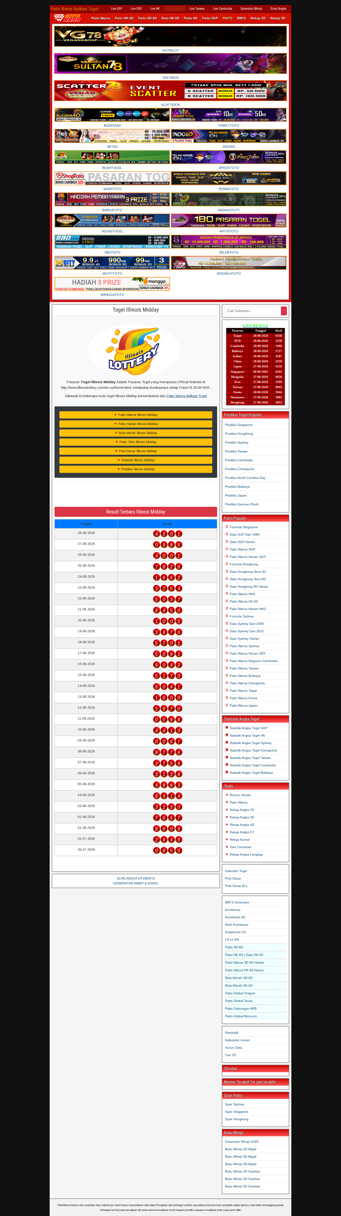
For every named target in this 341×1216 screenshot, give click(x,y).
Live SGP (136, 8)
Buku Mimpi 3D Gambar (242, 1179)
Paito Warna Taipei (243, 690)
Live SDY (116, 8)
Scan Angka (278, 8)
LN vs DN (232, 939)
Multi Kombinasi (236, 924)
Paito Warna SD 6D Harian (244, 962)
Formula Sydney (241, 616)
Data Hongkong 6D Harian (248, 586)
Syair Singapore (236, 1112)
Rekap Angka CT (241, 832)
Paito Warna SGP (242, 549)
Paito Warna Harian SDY (247, 653)
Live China (174, 8)
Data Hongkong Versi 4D (247, 571)
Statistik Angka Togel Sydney (250, 743)
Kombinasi (232, 910)
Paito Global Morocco (241, 1016)
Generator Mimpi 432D (242, 1142)
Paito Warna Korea (243, 698)
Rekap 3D (277, 18)
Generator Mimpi (251, 8)
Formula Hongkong (243, 564)
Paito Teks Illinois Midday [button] (138, 442)
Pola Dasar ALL (236, 886)
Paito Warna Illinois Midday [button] (137, 415)
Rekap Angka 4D (241, 825)
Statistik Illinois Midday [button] (138, 460)
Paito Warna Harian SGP (247, 557)
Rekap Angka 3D (241, 817)
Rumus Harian (240, 795)
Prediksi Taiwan (236, 451)
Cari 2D (230, 1055)
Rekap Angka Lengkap (246, 854)
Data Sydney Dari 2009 (246, 624)
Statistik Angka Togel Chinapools (253, 750)
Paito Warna (100, 18)
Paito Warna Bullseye (245, 676)
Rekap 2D (258, 18)
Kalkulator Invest (237, 1040)
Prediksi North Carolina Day (245, 478)
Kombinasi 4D (235, 917)
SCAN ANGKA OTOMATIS (136, 878)
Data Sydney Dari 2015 (246, 631)
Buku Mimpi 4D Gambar (242, 1186)
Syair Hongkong (236, 1119)
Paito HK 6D (124, 18)
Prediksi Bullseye (237, 486)
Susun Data (233, 1047)
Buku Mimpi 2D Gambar (242, 1171)
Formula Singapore (243, 527)
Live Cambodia (222, 8)
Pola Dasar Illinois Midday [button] (137, 451)
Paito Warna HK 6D (243, 601)
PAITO (227, 18)
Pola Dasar (233, 878)
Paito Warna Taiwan (244, 668)
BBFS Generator (237, 902)
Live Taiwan (197, 8)
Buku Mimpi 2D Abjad (240, 1149)
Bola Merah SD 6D (239, 978)
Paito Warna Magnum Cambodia (253, 661)
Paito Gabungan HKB (241, 1008)
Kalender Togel (236, 871)
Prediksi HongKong (239, 433)
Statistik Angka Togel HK (247, 735)
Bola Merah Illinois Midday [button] (137, 433)
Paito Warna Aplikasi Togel (74, 9)
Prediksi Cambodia (239, 460)
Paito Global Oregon (240, 993)
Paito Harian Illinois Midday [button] (137, 424)
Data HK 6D (170, 18)
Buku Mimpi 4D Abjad (240, 1164)
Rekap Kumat (239, 839)
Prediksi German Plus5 (242, 504)
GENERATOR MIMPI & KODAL (135, 883)
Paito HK (191, 18)
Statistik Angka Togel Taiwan (250, 758)
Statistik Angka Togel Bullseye (251, 772)
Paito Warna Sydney (244, 646)
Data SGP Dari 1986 (244, 534)
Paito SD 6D (147, 18)
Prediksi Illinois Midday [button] (137, 469)
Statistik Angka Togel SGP (248, 728)
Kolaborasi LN (235, 932)
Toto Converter (240, 847)
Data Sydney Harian (244, 638)
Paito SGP (210, 18)
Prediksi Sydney (236, 442)
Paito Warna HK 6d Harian (244, 970)
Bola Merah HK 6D (239, 985)
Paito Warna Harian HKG (247, 609)
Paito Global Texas (239, 1001)
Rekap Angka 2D (241, 810)
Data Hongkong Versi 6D (247, 579)
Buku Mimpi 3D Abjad (240, 1156)
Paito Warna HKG (242, 594)
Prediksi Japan (236, 495)
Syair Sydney (234, 1104)
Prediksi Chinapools (239, 469)
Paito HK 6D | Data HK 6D (244, 955)
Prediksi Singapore (239, 425)
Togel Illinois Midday (136, 309)
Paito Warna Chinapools (247, 683)
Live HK (155, 8)
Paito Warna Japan (243, 705)
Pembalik (231, 1033)
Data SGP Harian (242, 542)
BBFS (241, 18)
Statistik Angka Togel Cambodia (252, 765)
